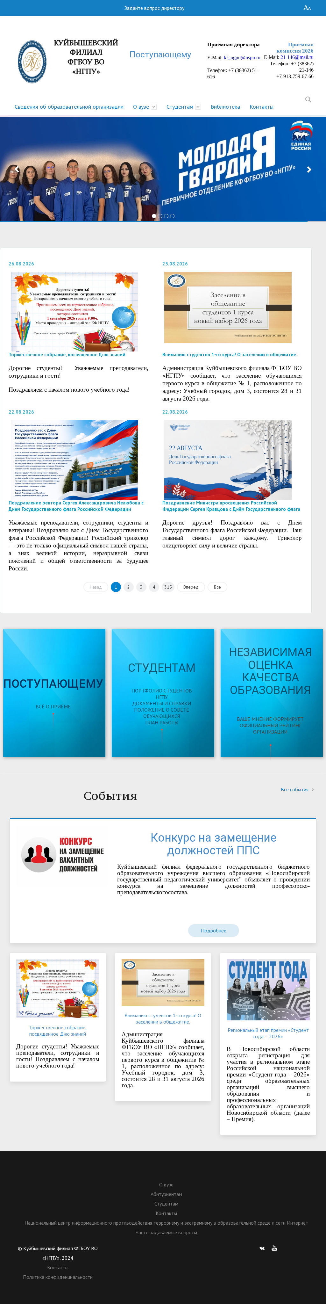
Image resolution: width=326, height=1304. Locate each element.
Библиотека (225, 106)
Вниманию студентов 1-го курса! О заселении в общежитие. (229, 354)
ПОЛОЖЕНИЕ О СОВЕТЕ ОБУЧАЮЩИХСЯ (161, 712)
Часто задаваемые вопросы (166, 1232)
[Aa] (307, 8)
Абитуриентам (166, 1194)
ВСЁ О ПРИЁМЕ (53, 706)
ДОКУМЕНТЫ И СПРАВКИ (161, 703)
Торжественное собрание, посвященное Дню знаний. (68, 354)
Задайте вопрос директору (154, 8)
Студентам (180, 106)
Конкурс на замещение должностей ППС (213, 844)
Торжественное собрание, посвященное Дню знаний (58, 1030)
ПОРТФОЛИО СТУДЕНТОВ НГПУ (161, 693)
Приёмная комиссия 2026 (295, 47)
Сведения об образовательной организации (69, 106)
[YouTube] (274, 1248)
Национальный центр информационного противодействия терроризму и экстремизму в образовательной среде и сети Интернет (166, 1223)
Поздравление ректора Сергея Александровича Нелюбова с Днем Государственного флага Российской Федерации (76, 506)
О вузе (141, 106)
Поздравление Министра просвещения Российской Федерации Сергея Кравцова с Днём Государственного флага (231, 506)
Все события (295, 789)
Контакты (261, 106)
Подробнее (213, 930)
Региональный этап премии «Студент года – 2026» (268, 1033)
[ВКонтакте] (262, 1248)
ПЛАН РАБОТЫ (161, 722)
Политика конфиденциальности (58, 1277)
